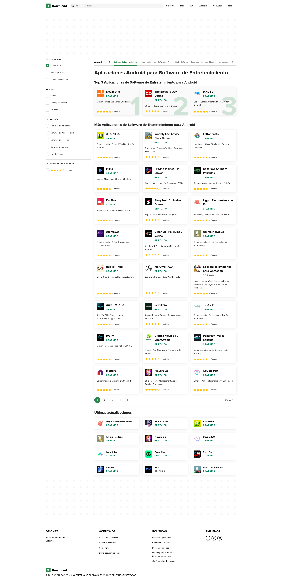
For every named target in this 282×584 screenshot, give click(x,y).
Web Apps (217, 6)
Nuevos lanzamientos (60, 79)
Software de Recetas (60, 140)
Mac (182, 6)
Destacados (56, 65)
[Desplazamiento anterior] (109, 62)
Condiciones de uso (161, 543)
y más (69, 170)
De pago (54, 110)
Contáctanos (104, 548)
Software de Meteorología (62, 133)
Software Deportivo (59, 147)
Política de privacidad (161, 538)
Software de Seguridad (190, 62)
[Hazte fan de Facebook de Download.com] (208, 538)
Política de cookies (160, 548)
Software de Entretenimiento (125, 62)
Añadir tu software (107, 543)
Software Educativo (208, 62)
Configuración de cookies (164, 561)
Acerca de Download (108, 538)
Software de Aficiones (60, 126)
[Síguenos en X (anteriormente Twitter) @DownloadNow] (214, 538)
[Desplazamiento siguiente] (232, 62)
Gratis (53, 95)
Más (230, 6)
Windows (170, 6)
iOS (191, 6)
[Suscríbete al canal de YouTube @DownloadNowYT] (219, 538)
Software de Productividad (168, 62)
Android (203, 6)
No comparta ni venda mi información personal (163, 554)
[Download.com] (56, 6)
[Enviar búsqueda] (72, 6)
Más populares (57, 72)
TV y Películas (57, 154)
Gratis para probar (59, 102)
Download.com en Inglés (110, 553)
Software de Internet (148, 62)
